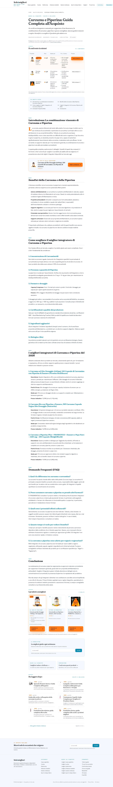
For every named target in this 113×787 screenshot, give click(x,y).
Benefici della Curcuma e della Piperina (69, 101)
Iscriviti (78, 650)
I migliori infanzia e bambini (68, 768)
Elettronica (45, 5)
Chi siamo (84, 773)
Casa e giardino (32, 5)
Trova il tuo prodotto (87, 764)
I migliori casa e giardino (67, 762)
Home (30, 12)
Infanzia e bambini (54, 5)
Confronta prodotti (87, 766)
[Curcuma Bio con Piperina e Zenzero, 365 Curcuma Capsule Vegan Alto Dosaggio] (32, 73)
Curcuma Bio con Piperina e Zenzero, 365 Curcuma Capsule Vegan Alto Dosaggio (38, 72)
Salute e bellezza (65, 5)
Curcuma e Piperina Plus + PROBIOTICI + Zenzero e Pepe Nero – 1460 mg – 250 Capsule (38, 82)
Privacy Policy (91, 782)
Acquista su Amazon (37, 628)
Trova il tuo (92, 5)
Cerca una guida (86, 768)
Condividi (73, 37)
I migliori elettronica (66, 766)
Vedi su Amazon (77, 58)
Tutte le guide (85, 762)
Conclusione (63, 108)
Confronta (100, 5)
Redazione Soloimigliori (35, 37)
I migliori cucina (65, 764)
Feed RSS (84, 775)
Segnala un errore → (80, 725)
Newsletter (109, 5)
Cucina (39, 5)
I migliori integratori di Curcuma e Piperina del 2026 (71, 106)
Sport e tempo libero (76, 5)
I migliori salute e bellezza (67, 770)
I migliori (85, 5)
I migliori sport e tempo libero (68, 773)
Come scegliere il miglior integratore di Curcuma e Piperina (42, 106)
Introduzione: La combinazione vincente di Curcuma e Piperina (43, 102)
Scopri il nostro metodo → (56, 42)
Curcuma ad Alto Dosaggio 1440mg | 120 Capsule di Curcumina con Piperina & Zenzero (38, 61)
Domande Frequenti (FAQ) (39, 108)
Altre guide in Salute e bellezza (37, 726)
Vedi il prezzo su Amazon (36, 624)
